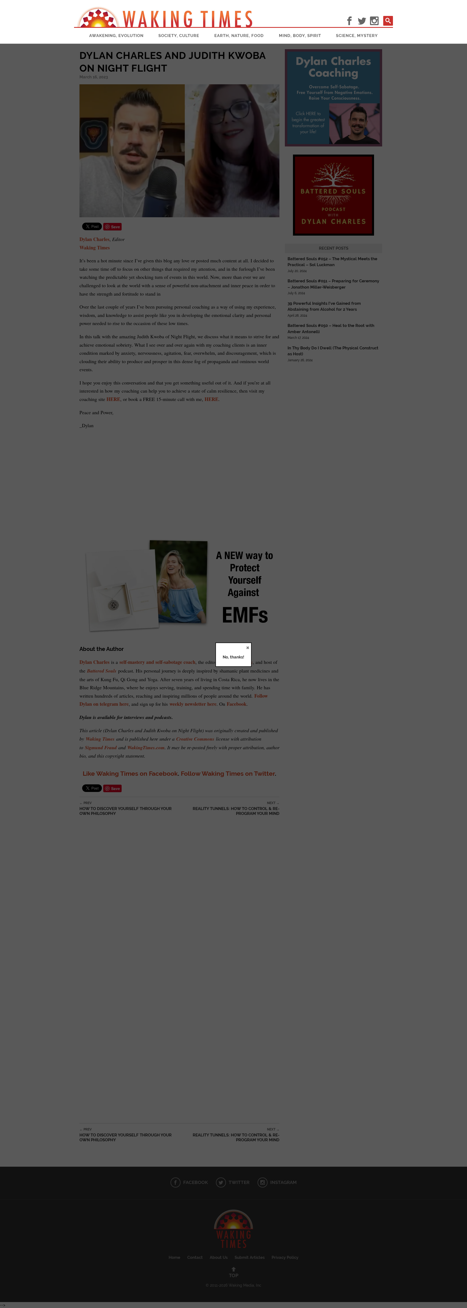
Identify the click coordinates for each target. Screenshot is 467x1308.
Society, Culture (178, 35)
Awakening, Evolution (116, 35)
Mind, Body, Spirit (300, 35)
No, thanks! (233, 657)
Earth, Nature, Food (239, 35)
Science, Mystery (357, 35)
